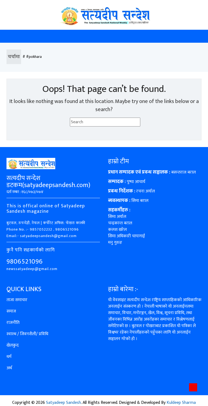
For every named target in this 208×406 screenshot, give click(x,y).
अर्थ (9, 368)
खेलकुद (12, 345)
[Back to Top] (193, 387)
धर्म (8, 356)
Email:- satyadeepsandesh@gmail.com (41, 236)
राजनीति (13, 322)
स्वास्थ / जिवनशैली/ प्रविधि (27, 334)
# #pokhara (32, 57)
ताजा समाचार (16, 300)
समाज (11, 311)
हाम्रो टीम (118, 161)
